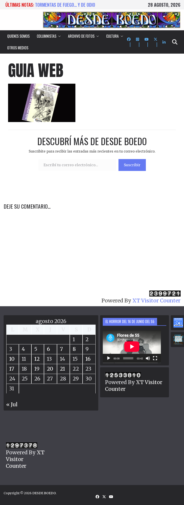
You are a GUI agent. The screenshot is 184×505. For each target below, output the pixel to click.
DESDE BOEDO (44, 493)
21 (62, 368)
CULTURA (112, 36)
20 (50, 368)
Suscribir (132, 165)
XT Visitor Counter (156, 300)
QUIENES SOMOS (18, 36)
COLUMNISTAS (46, 36)
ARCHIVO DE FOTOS (81, 36)
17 (11, 368)
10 (12, 359)
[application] (132, 346)
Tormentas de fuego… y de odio (65, 4)
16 (88, 359)
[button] (58, 36)
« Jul (12, 404)
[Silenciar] (148, 358)
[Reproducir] (108, 358)
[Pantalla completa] (155, 358)
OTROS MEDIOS (17, 47)
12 (37, 359)
